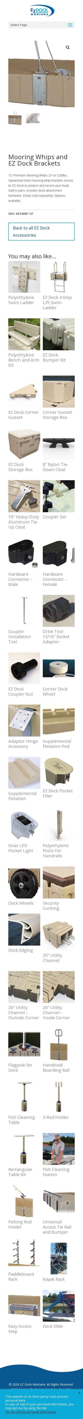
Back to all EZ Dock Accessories (31, 231)
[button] (68, 47)
